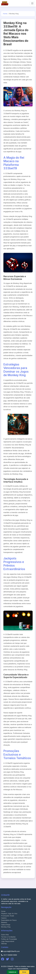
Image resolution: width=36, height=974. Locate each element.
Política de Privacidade (9, 939)
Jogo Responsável (7, 941)
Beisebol (4, 922)
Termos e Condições (8, 937)
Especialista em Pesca (8, 920)
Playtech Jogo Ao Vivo (9, 913)
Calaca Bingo (5, 925)
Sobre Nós (5, 935)
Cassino (4, 918)
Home (5, 14)
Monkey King (5, 927)
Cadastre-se (12, 972)
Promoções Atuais (7, 916)
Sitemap (4, 943)
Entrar (24, 972)
